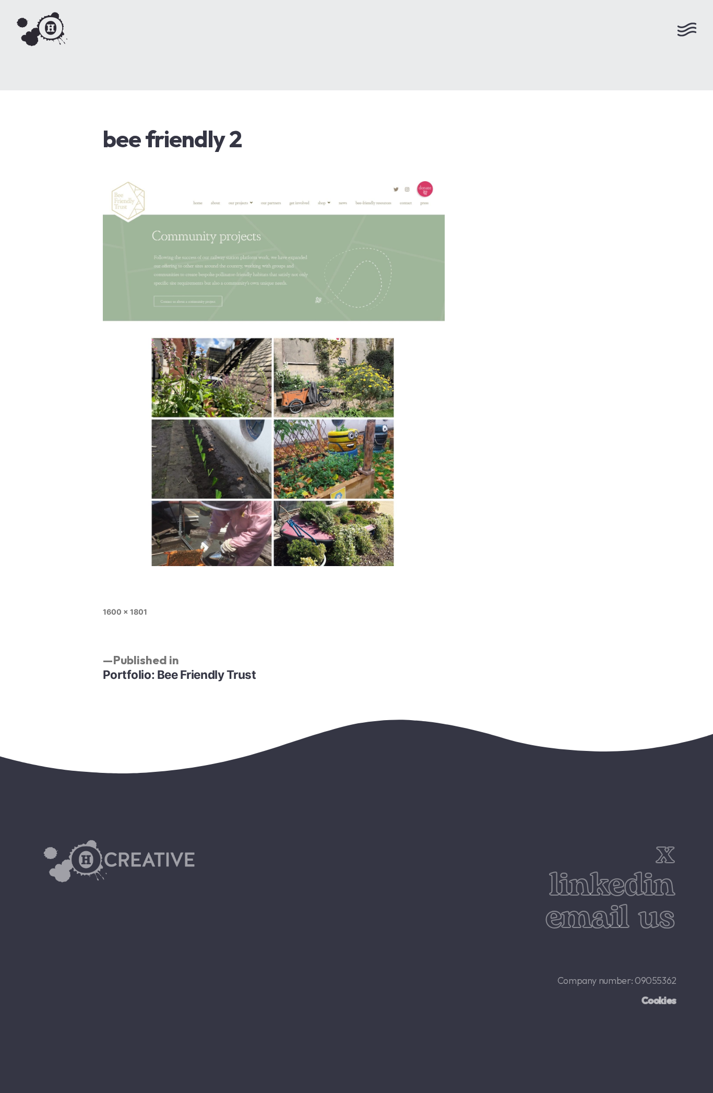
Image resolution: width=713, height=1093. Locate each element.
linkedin (611, 885)
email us (609, 918)
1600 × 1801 (125, 611)
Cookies (658, 1000)
